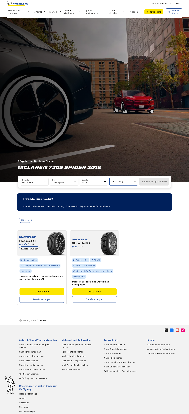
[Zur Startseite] (18, 3)
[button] (45, 181)
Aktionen (134, 11)
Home (25, 320)
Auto (33, 320)
